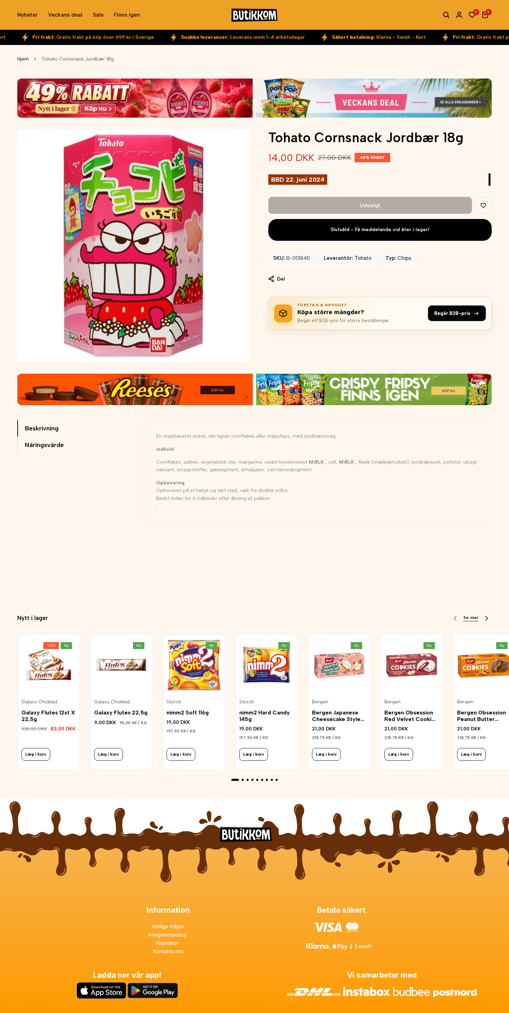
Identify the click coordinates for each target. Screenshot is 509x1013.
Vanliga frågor (168, 926)
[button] (483, 205)
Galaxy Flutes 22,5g (121, 712)
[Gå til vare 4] (252, 780)
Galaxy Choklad (39, 702)
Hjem (23, 59)
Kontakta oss (168, 951)
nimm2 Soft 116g (188, 712)
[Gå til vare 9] (277, 780)
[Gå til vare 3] (248, 780)
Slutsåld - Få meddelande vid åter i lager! (380, 229)
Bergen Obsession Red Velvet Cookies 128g (411, 715)
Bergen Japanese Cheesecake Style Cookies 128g (336, 715)
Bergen (320, 702)
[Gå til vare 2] (243, 780)
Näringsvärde (44, 445)
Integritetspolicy (168, 934)
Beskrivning (42, 428)
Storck (174, 702)
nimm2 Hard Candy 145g (264, 715)
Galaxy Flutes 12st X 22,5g (48, 715)
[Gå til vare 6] (262, 780)
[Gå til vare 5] (257, 780)
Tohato (363, 258)
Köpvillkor (168, 943)
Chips (404, 258)
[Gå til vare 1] (235, 780)
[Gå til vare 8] (272, 780)
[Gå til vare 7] (267, 780)
